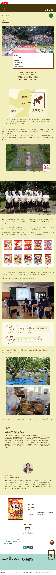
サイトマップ (48, 572)
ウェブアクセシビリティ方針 (26, 572)
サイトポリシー (14, 572)
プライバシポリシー (38, 572)
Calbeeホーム (5, 572)
